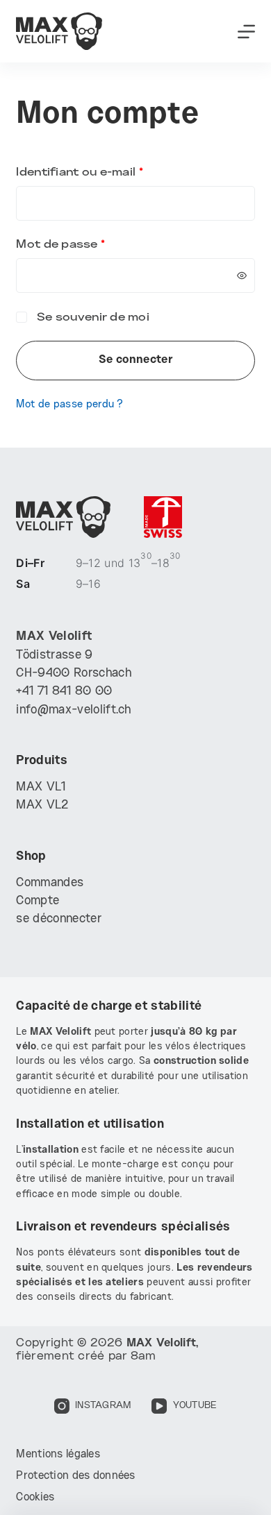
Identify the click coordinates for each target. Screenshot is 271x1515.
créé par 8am (117, 1356)
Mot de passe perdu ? (69, 404)
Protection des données (75, 1476)
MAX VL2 (42, 805)
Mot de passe (93, 244)
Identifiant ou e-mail (112, 172)
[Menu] (246, 31)
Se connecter (135, 360)
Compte (37, 900)
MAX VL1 (40, 787)
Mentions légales (58, 1454)
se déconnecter (58, 918)
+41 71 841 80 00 (64, 691)
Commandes (49, 882)
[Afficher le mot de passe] (242, 275)
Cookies (35, 1497)
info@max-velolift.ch (73, 710)
